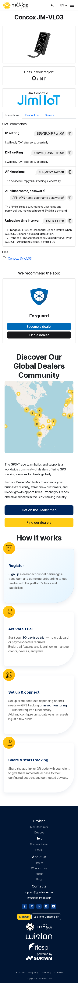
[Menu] (72, 5)
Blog (39, 879)
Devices (39, 832)
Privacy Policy (32, 972)
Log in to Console (44, 916)
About (39, 873)
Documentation (39, 844)
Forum (39, 849)
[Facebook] (24, 906)
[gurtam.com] (39, 936)
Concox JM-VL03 (20, 258)
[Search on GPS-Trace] (52, 5)
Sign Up (24, 916)
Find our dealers (39, 522)
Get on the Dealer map (39, 510)
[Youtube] (53, 906)
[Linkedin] (39, 906)
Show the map (39, 417)
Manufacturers (39, 827)
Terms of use (19, 972)
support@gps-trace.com (39, 892)
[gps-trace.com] (15, 5)
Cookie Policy (46, 972)
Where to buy (39, 868)
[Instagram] (46, 906)
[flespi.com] (39, 946)
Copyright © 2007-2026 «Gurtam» (39, 978)
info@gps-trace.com (39, 897)
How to (39, 862)
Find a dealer (39, 335)
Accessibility (58, 972)
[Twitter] (31, 906)
